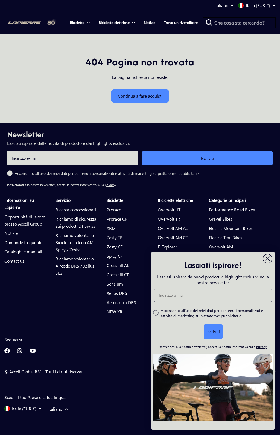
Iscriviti (207, 158)
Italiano (221, 5)
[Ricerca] (209, 22)
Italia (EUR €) (258, 5)
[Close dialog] (267, 258)
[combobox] (239, 22)
